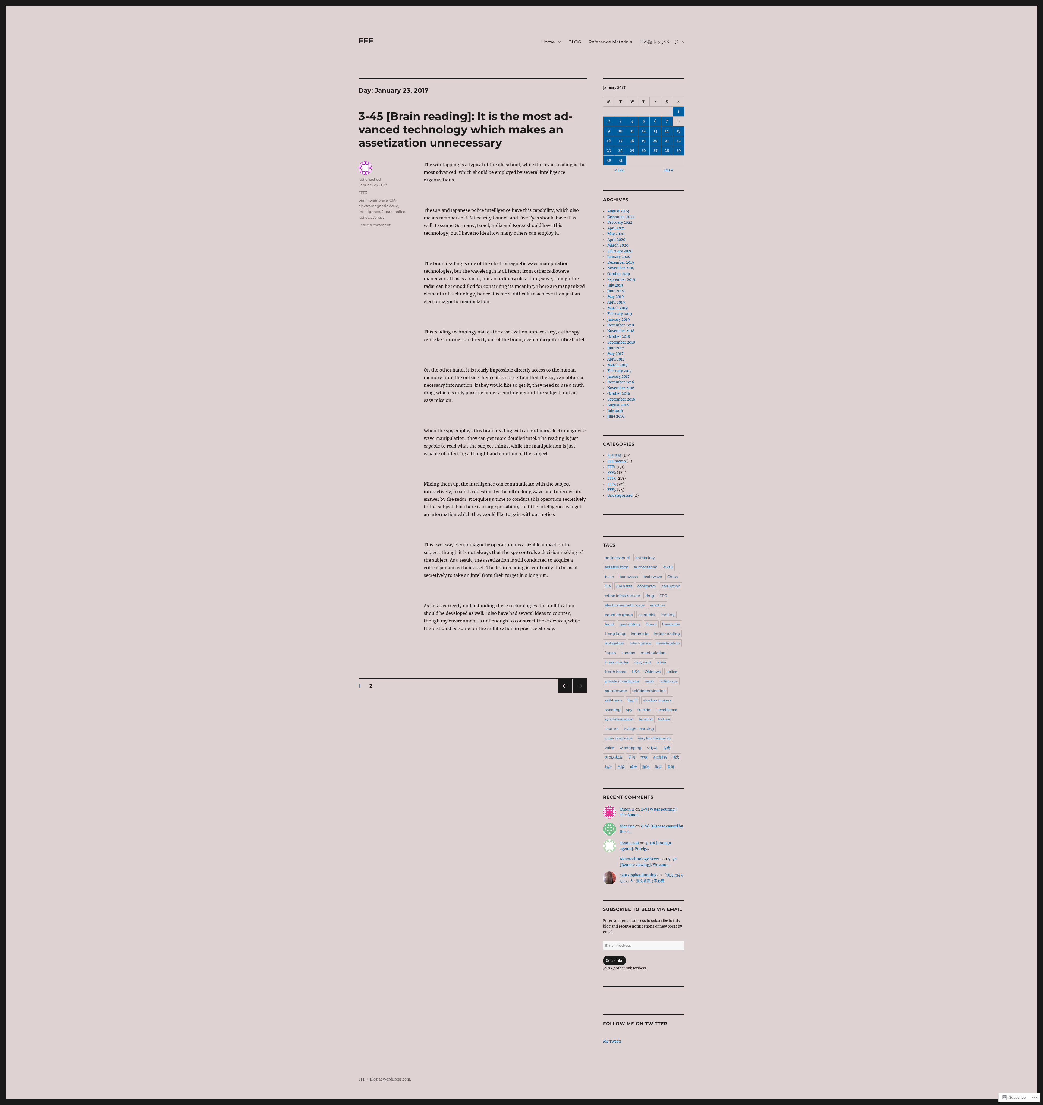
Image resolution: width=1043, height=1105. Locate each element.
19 (644, 140)
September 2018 (621, 342)
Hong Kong (615, 633)
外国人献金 (614, 757)
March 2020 (617, 245)
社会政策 (614, 455)
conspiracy (646, 586)
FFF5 (611, 489)
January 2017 (618, 376)
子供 (631, 757)
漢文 (676, 757)
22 (678, 140)
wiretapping (631, 747)
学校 (644, 757)
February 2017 (619, 371)
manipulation (653, 652)
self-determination (649, 690)
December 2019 (620, 262)
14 (667, 131)
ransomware (616, 690)
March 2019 (617, 308)
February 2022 (619, 222)
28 (667, 150)
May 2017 (615, 353)
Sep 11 (632, 700)
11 (632, 131)
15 (678, 131)
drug (649, 595)
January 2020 (618, 256)
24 (620, 150)
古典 (666, 747)
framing (668, 614)
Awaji (668, 567)
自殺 (620, 766)
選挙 (658, 766)
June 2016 (615, 416)
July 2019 (615, 285)
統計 (608, 766)
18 (632, 140)
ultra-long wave (619, 738)
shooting (613, 709)
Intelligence (369, 211)
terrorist (646, 719)
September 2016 (621, 399)
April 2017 (616, 359)
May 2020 (615, 234)
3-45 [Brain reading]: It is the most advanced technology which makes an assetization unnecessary (466, 129)
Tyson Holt (629, 843)
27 (655, 150)
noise (661, 662)
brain (363, 200)
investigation (668, 643)
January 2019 (618, 319)
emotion (657, 605)
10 (620, 131)
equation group (619, 614)
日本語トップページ (658, 42)
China (672, 576)
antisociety (645, 557)
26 (643, 150)
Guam (651, 624)
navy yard (642, 662)
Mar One (627, 826)
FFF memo (616, 461)
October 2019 (618, 274)
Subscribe (614, 960)
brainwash (629, 576)
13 (655, 131)
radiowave (368, 217)
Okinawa (653, 671)
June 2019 (615, 291)
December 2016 (620, 382)
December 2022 (620, 217)
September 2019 (621, 279)
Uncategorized (620, 495)
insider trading (667, 633)
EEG (663, 595)
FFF (366, 40)
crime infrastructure (622, 595)
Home (548, 42)
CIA (392, 200)
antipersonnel (617, 557)
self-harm (613, 700)
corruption (671, 586)
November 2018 (620, 331)
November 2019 (620, 268)
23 (609, 150)
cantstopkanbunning (638, 875)
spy (381, 217)
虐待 (633, 766)
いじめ (652, 747)
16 (609, 140)
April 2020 (616, 239)
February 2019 (619, 313)
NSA (635, 671)
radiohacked (370, 179)
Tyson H (627, 809)
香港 (670, 766)
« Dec (619, 170)
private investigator (622, 681)
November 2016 (620, 388)
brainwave (378, 200)
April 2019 (616, 302)
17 (621, 140)
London (628, 652)
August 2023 (618, 211)
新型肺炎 (660, 757)
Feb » (668, 170)
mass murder (617, 662)
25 (632, 150)
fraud (609, 624)
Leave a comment (375, 225)
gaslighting (630, 624)
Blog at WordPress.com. (390, 1079)
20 (655, 140)
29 (678, 150)
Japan (387, 211)
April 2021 (616, 228)
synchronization (619, 719)
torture (664, 719)
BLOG (574, 42)
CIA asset (624, 586)
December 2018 (620, 325)
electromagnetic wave (378, 206)
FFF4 (611, 484)
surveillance (666, 709)
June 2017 (615, 348)
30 (609, 160)
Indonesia (639, 633)
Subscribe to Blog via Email (642, 909)
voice (609, 747)
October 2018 (618, 336)
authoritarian (646, 567)
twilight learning (639, 728)
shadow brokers (657, 700)
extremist (646, 614)
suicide (643, 709)
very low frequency (654, 738)
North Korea (615, 671)
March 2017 (617, 365)
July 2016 (615, 410)
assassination (617, 567)
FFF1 (611, 467)
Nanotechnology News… (641, 859)
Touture (611, 728)
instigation (614, 643)
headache (671, 624)
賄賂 (645, 766)
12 (644, 131)
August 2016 (618, 405)
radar (649, 681)
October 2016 (618, 393)
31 (620, 160)
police (399, 211)
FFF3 (363, 192)
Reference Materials (610, 42)
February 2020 (619, 251)
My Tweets (612, 1041)
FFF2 (611, 472)
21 (667, 140)
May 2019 (615, 296)
